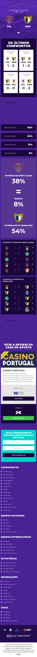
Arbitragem (7, 612)
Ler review (19, 398)
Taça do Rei (7, 486)
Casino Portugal (14, 370)
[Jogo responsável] (5, 630)
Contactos (6, 581)
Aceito (18, 654)
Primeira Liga (7, 471)
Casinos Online (8, 602)
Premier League (8, 477)
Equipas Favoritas (9, 566)
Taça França (7, 504)
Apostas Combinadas (10, 621)
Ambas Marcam (8, 569)
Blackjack (6, 593)
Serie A (5, 489)
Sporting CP (7, 526)
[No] (35, 650)
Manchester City (8, 550)
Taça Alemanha (8, 498)
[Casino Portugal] (18, 359)
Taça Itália (6, 492)
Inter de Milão (7, 544)
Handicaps (6, 615)
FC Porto (6, 523)
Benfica (5, 520)
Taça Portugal (7, 474)
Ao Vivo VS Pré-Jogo (10, 563)
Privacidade (7, 587)
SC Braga (6, 529)
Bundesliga (7, 495)
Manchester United (9, 553)
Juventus (6, 541)
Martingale (6, 618)
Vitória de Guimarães (10, 532)
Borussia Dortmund (9, 547)
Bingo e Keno (7, 596)
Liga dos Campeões (10, 507)
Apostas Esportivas (9, 599)
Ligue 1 (5, 501)
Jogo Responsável (9, 584)
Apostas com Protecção (11, 572)
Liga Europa (7, 510)
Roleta (5, 590)
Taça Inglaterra (8, 480)
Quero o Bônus (19, 418)
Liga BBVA (6, 483)
